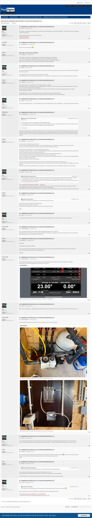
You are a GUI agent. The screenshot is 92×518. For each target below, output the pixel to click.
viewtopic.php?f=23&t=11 (24, 38)
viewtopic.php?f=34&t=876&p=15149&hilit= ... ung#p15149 (33, 184)
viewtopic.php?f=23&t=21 (24, 36)
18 (5, 54)
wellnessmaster (26, 118)
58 (5, 228)
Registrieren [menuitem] (81, 2)
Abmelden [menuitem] (88, 2)
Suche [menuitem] (13, 13)
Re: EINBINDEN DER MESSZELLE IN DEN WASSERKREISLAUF (36, 26)
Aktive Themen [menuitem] (87, 5)
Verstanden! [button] (84, 515)
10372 (6, 34)
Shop (10, 13)
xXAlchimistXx (26, 176)
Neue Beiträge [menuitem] (69, 5)
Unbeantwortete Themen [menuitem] (78, 5)
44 (5, 451)
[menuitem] (3, 507)
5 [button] (85, 23)
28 (5, 114)
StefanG (24, 199)
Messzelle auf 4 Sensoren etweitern (28, 52)
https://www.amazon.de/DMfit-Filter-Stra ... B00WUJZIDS (33, 494)
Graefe (24, 486)
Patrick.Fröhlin (26, 467)
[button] (75, 23)
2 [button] (80, 23)
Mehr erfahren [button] (52, 515)
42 (5, 44)
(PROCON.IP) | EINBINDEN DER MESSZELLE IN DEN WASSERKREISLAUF (21, 21)
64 (5, 463)
